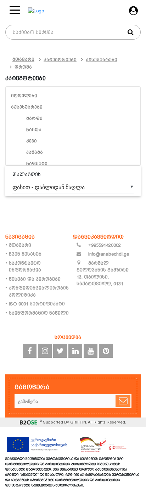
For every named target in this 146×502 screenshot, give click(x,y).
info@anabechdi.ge (108, 254)
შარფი (34, 118)
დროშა (23, 67)
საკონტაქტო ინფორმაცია (25, 267)
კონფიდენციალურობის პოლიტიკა (39, 291)
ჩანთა (33, 129)
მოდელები (24, 95)
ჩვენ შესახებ (25, 254)
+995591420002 (104, 245)
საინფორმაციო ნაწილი (39, 313)
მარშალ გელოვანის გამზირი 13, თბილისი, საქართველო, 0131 (103, 274)
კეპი (31, 141)
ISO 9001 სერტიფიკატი (37, 304)
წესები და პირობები (35, 279)
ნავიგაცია (20, 237)
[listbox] (73, 187)
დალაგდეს (26, 174)
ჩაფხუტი (36, 163)
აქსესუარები (101, 59)
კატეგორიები (60, 59)
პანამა (34, 152)
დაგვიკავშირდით (98, 237)
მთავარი (23, 59)
